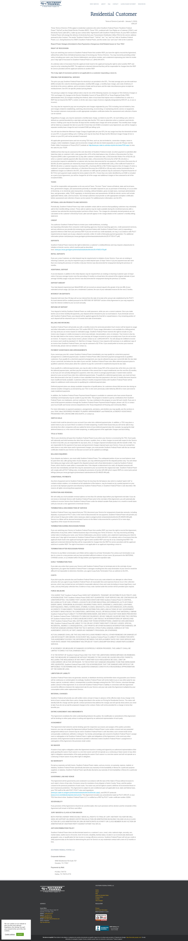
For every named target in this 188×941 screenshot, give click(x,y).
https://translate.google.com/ (133, 937)
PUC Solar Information (101, 910)
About (97, 892)
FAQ (96, 893)
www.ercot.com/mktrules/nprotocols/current (66, 795)
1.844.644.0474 (48, 913)
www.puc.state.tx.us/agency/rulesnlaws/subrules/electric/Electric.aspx (75, 792)
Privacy (97, 908)
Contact (97, 899)
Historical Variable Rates (102, 895)
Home (97, 890)
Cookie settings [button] (10, 934)
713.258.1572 (48, 915)
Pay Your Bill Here (45, 922)
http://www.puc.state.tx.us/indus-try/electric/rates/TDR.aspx (109, 145)
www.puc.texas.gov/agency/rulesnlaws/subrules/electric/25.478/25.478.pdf (80, 249)
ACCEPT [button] (20, 934)
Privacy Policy (99, 897)
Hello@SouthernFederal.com (52, 919)
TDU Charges (99, 900)
